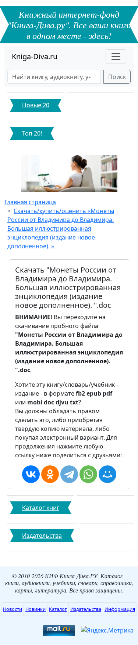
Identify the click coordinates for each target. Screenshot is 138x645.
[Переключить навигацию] (116, 56)
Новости (12, 609)
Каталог (58, 609)
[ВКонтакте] (31, 474)
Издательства (85, 609)
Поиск (117, 77)
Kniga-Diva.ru (34, 56)
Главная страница (30, 202)
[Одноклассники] (50, 474)
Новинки (35, 609)
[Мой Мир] (107, 474)
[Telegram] (69, 474)
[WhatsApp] (88, 474)
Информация (120, 609)
